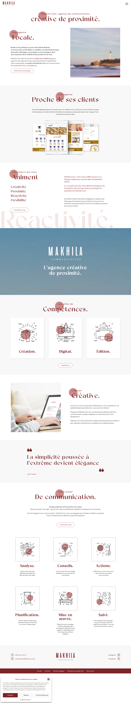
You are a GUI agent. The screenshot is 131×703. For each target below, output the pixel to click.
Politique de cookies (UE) (75, 671)
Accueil (39, 671)
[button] (48, 679)
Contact (47, 671)
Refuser (26, 695)
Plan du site (90, 671)
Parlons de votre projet (22, 71)
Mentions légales (58, 671)
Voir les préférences (42, 695)
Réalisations (65, 365)
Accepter (10, 695)
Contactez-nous (20, 210)
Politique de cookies (25, 699)
